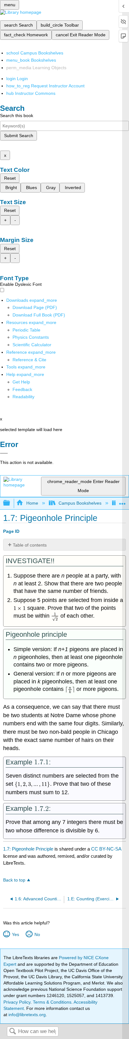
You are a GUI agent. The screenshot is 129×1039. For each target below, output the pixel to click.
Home (32, 503)
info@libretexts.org (26, 1014)
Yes (15, 934)
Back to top (14, 880)
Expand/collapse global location (122, 501)
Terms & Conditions (52, 1002)
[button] (22, 389)
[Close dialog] (4, 453)
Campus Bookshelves (80, 503)
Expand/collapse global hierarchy (10, 503)
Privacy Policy (16, 1002)
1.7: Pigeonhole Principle (28, 848)
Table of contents (30, 545)
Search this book (16, 115)
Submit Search (18, 135)
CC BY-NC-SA (106, 848)
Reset (10, 178)
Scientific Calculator (32, 344)
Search (12, 1031)
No (37, 934)
